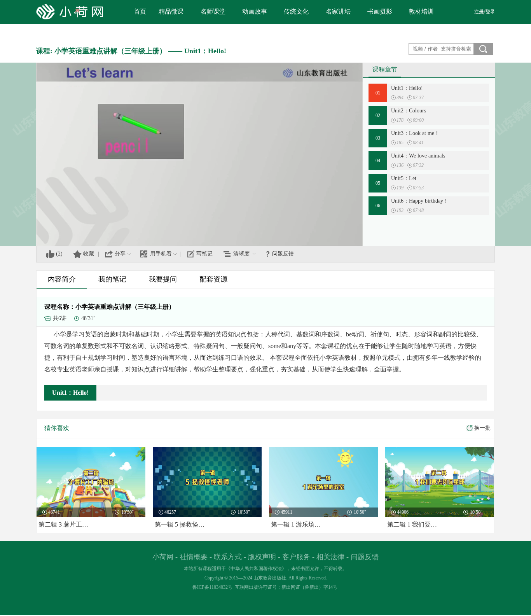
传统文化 (296, 11)
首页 (140, 11)
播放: (394, 97)
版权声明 (262, 557)
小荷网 (162, 557)
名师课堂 (213, 11)
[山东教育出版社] (46, 11)
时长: (410, 97)
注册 (479, 11)
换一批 (482, 428)
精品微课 (171, 11)
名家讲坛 (338, 11)
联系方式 (228, 557)
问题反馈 (283, 254)
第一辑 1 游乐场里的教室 (305, 524)
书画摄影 (379, 11)
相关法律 (330, 557)
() (59, 254)
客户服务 (296, 557)
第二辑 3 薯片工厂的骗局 (72, 524)
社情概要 (194, 557)
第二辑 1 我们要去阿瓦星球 (424, 524)
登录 (490, 11)
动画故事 (254, 11)
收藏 (88, 254)
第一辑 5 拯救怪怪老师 (186, 524)
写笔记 (204, 254)
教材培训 (421, 11)
